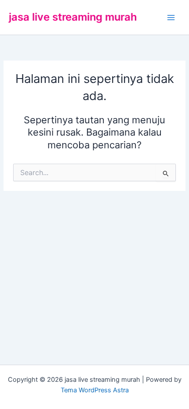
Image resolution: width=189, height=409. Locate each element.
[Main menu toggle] (171, 17)
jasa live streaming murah (73, 17)
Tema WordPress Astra (95, 390)
